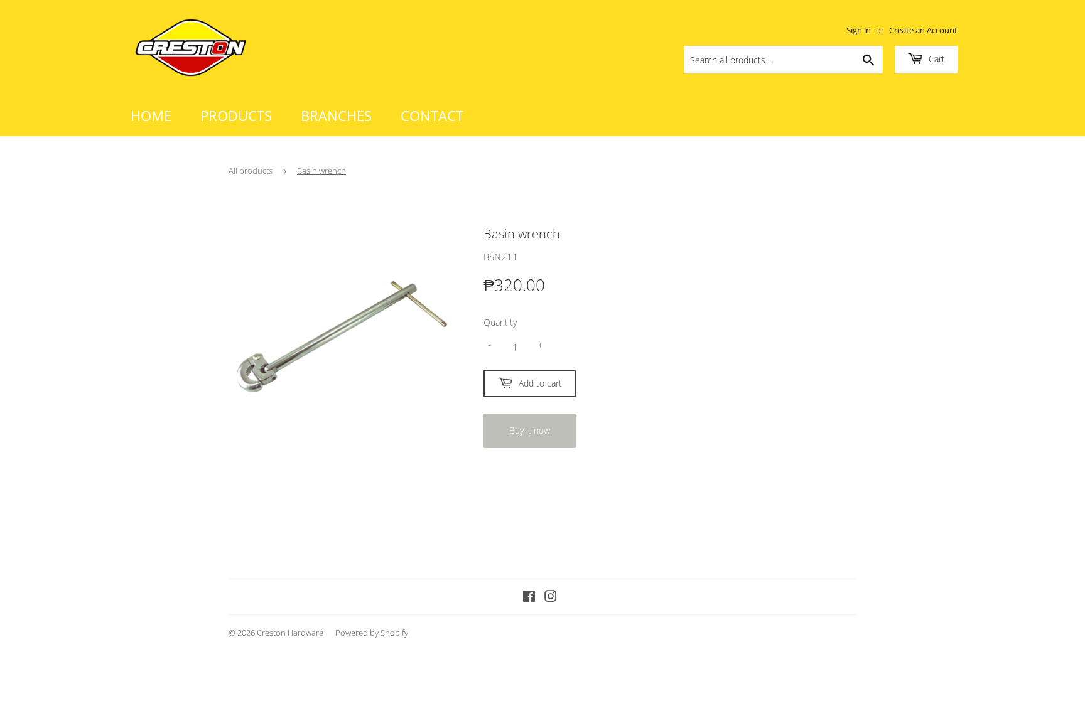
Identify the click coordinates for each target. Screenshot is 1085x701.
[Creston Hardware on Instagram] (550, 597)
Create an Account (923, 30)
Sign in (858, 30)
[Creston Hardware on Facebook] (529, 597)
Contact (432, 115)
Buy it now (529, 430)
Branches (336, 115)
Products (236, 115)
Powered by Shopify (371, 632)
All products (251, 170)
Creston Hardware (290, 632)
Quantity (500, 322)
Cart (935, 59)
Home (151, 115)
